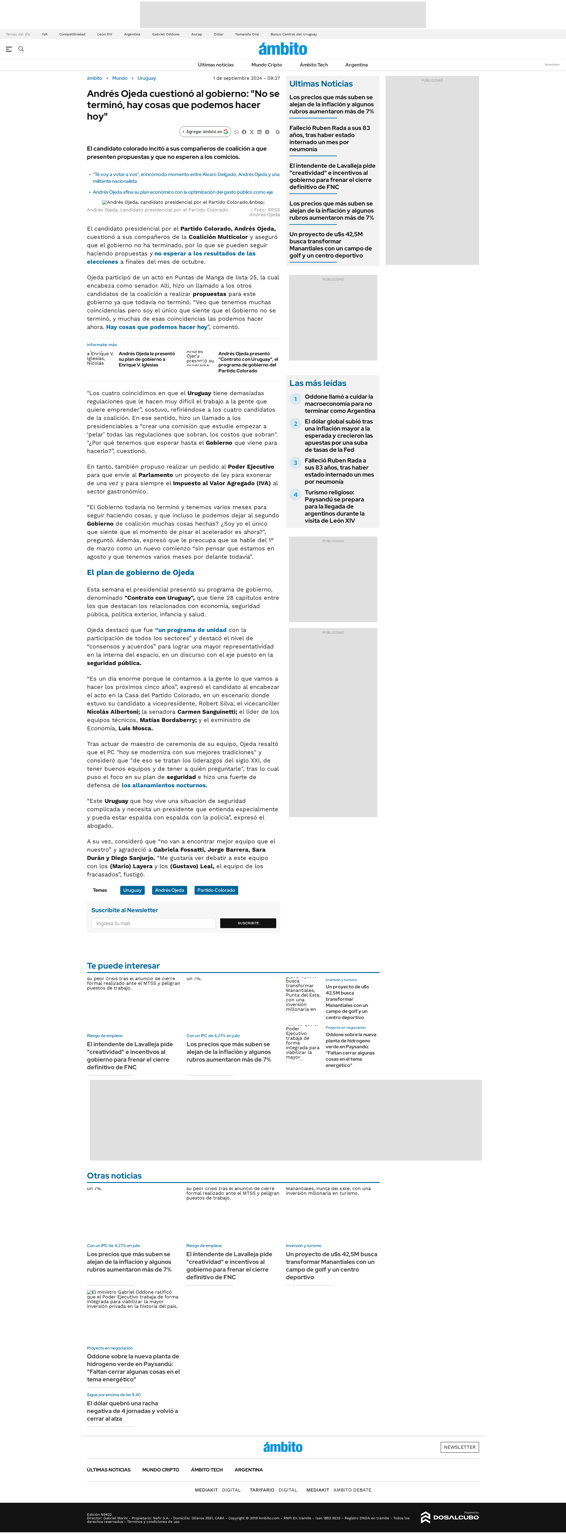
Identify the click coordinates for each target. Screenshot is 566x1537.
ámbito (94, 78)
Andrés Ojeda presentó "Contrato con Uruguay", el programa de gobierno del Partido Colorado (248, 362)
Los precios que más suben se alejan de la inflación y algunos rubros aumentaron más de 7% (331, 104)
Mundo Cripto (266, 65)
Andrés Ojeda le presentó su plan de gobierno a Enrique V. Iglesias (147, 359)
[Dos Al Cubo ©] (450, 1517)
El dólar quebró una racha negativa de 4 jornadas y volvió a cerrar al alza (132, 1410)
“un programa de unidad (191, 629)
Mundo (120, 78)
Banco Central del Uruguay (294, 34)
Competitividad (72, 34)
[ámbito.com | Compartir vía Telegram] (267, 131)
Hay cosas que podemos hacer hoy (155, 326)
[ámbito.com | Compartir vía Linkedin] (259, 131)
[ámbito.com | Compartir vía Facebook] (244, 131)
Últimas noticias (216, 65)
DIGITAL (218, 1490)
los (165, 785)
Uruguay (147, 78)
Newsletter (552, 64)
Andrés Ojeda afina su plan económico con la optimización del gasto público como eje (183, 192)
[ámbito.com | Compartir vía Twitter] (251, 131)
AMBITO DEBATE (338, 1490)
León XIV (104, 34)
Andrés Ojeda (169, 890)
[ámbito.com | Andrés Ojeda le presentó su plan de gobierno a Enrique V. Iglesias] (100, 358)
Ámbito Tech (314, 65)
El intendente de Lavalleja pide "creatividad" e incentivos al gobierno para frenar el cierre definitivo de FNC (332, 176)
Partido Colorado (216, 890)
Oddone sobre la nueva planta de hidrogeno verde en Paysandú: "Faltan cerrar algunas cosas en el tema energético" (351, 1049)
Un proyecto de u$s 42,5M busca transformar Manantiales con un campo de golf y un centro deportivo (330, 244)
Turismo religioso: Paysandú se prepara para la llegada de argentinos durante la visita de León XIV (335, 506)
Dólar (218, 34)
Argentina (132, 34)
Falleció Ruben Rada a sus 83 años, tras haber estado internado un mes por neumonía (329, 138)
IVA (44, 34)
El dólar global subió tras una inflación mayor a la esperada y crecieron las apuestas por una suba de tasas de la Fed (339, 436)
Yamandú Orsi (247, 34)
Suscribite (248, 923)
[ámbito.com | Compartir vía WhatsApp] (236, 131)
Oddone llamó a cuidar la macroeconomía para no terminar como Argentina (340, 404)
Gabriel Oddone (166, 34)
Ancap (196, 34)
